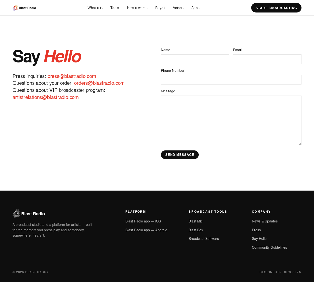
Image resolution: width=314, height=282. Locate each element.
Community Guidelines (269, 247)
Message (168, 90)
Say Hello (259, 238)
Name (165, 49)
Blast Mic (196, 221)
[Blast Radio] (24, 8)
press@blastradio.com (72, 75)
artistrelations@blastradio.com (46, 96)
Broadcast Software (204, 238)
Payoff (160, 7)
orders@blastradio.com (99, 82)
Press (256, 229)
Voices (178, 7)
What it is (95, 7)
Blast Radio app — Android (146, 229)
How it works (137, 7)
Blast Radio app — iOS (143, 221)
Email (237, 49)
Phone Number (172, 70)
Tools (114, 7)
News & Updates (265, 221)
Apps (195, 7)
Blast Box (196, 229)
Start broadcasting (276, 7)
